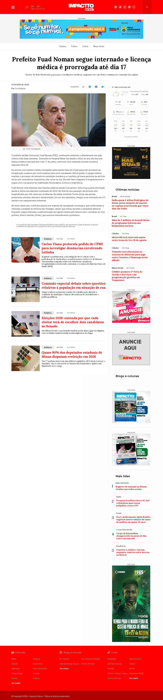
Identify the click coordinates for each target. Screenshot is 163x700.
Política (74, 46)
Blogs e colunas (127, 376)
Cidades (62, 46)
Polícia (85, 46)
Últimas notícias (127, 189)
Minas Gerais (98, 46)
